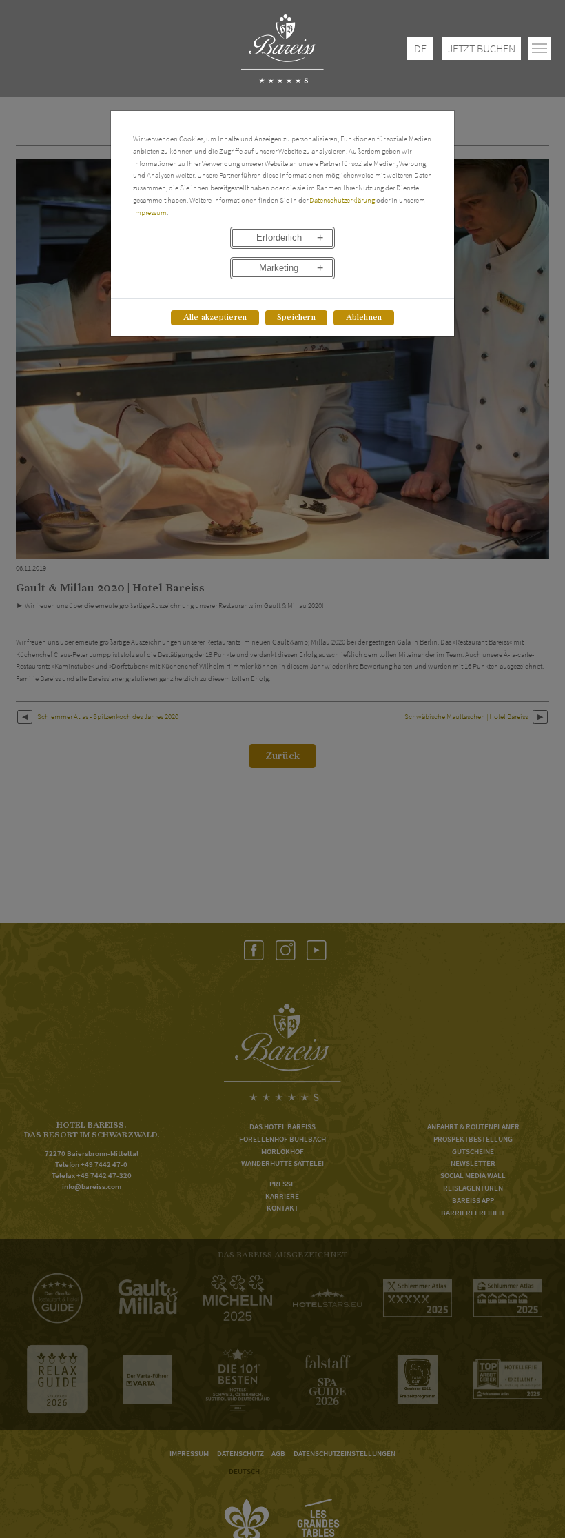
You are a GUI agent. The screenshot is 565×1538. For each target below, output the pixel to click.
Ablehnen (364, 317)
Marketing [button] (278, 268)
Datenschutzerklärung (342, 200)
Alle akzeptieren (215, 317)
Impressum (150, 212)
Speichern (296, 317)
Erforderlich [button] (279, 238)
